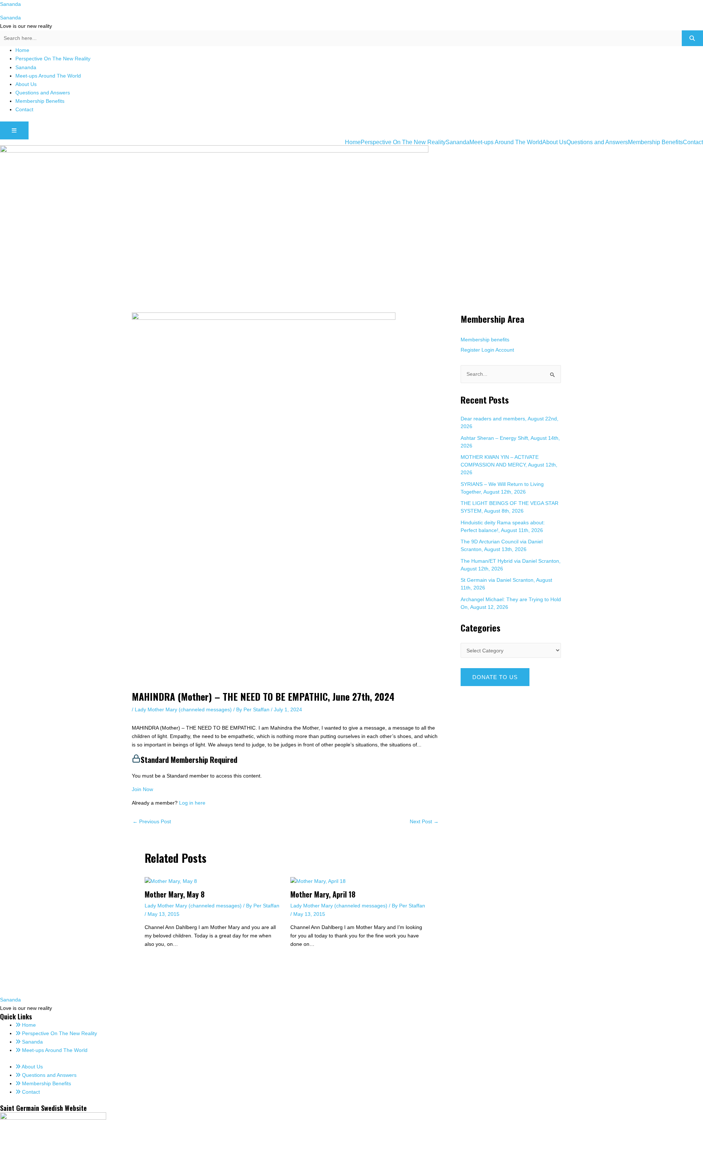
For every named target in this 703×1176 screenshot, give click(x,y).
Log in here (192, 803)
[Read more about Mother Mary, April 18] (318, 881)
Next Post (424, 821)
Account (504, 350)
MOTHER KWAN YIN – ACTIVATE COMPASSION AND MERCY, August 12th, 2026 (509, 464)
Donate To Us (495, 677)
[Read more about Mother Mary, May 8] (171, 881)
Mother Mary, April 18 (323, 894)
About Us (26, 84)
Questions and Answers (42, 92)
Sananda (10, 4)
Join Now (142, 789)
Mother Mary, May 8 (175, 894)
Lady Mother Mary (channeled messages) (183, 709)
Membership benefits (485, 339)
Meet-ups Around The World (48, 76)
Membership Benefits (39, 101)
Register (470, 350)
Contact (24, 109)
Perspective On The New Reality (52, 58)
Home (22, 50)
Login (487, 350)
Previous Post (152, 821)
